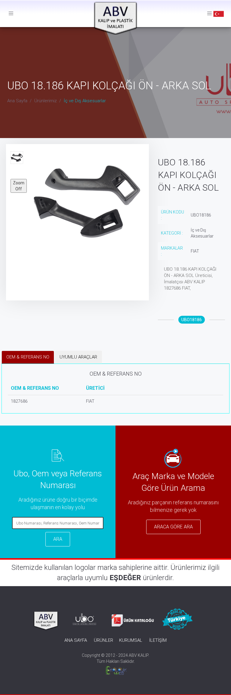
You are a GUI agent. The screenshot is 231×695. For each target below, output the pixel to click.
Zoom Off (18, 185)
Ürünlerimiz (45, 100)
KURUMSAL (130, 640)
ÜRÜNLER (103, 640)
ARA (57, 539)
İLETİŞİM (158, 640)
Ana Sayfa (17, 100)
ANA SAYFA (75, 640)
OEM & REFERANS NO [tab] (27, 357)
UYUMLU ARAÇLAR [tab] (78, 357)
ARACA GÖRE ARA (173, 527)
